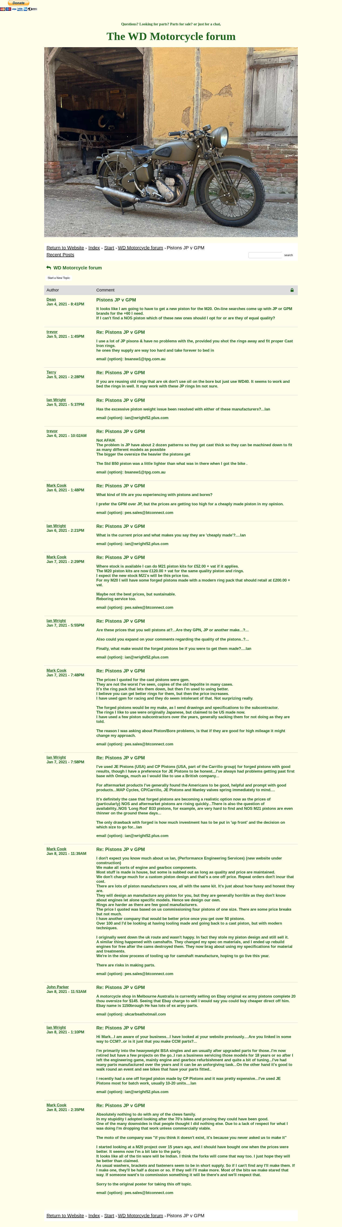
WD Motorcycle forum (140, 247)
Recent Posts (60, 254)
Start (109, 247)
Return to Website (65, 247)
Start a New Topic (59, 278)
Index (94, 247)
